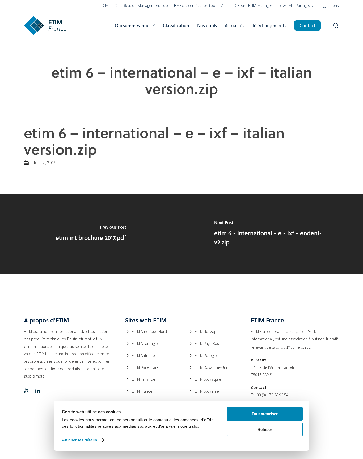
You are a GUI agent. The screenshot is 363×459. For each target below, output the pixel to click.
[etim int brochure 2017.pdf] (91, 234)
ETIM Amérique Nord (149, 331)
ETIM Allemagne (145, 343)
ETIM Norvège (207, 331)
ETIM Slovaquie (208, 379)
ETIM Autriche (143, 355)
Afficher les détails (79, 440)
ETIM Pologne (206, 355)
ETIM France (142, 391)
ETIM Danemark (145, 367)
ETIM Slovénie (207, 391)
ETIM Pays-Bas (207, 343)
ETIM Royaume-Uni (211, 367)
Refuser (265, 429)
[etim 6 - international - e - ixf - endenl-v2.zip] (272, 234)
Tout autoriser (265, 414)
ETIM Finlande (143, 379)
